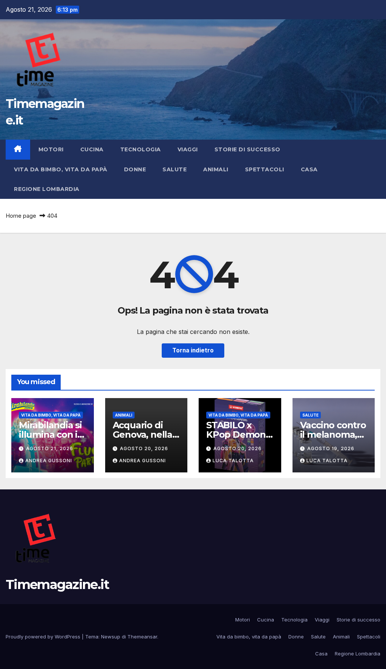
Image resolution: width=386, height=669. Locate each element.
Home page (21, 215)
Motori (51, 149)
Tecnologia (140, 149)
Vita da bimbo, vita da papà (60, 169)
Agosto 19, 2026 (330, 448)
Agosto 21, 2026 (49, 448)
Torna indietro (193, 350)
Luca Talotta (233, 460)
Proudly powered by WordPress (44, 637)
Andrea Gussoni (48, 460)
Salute (174, 169)
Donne (135, 169)
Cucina (92, 149)
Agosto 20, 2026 (144, 448)
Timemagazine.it (57, 584)
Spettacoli (264, 169)
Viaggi (188, 149)
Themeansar (142, 637)
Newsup (110, 637)
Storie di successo (247, 149)
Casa (309, 169)
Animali (215, 169)
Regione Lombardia (47, 189)
